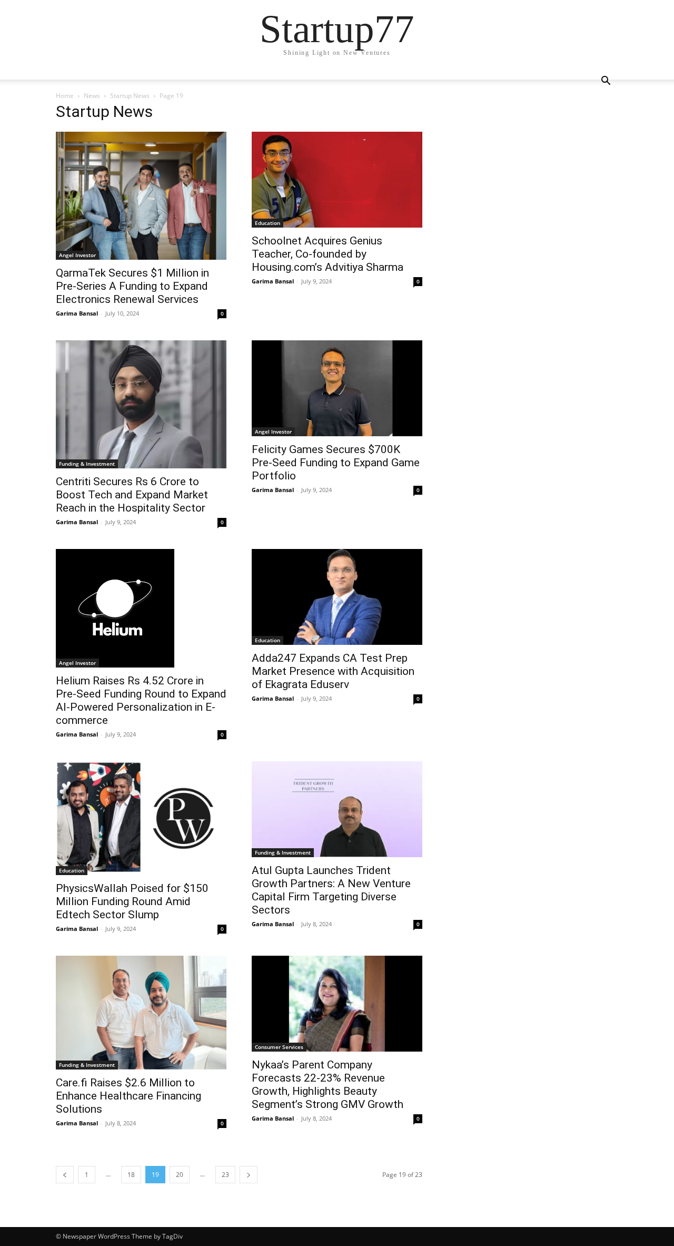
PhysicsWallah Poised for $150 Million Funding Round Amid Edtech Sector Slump (132, 901)
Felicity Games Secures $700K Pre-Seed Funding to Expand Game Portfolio (336, 462)
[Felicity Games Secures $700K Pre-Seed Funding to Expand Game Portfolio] (337, 388)
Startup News (130, 95)
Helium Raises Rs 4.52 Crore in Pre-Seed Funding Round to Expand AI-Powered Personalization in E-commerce (141, 700)
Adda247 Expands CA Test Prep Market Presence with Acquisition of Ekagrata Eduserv (333, 671)
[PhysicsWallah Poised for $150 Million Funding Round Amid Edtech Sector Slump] (141, 818)
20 (179, 1174)
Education (267, 223)
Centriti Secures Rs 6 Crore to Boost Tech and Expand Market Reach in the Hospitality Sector (132, 494)
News (92, 95)
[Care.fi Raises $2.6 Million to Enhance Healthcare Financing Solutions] (141, 1013)
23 (225, 1174)
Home (65, 95)
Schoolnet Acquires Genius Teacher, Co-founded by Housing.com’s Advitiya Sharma (327, 253)
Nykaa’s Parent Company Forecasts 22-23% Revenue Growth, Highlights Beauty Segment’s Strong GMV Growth (327, 1084)
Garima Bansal (77, 313)
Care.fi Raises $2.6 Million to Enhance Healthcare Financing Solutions (128, 1095)
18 (131, 1174)
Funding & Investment (87, 463)
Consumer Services (279, 1047)
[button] (605, 82)
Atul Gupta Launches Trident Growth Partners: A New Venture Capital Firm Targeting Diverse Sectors (331, 890)
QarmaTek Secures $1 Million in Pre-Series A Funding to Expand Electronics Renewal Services (132, 286)
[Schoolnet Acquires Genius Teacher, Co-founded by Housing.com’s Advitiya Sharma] (337, 180)
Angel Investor (77, 255)
